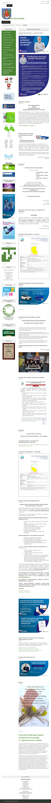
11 (14, 253)
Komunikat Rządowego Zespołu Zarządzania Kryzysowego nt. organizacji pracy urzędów (31, 737)
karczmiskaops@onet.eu (24, 577)
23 (10, 258)
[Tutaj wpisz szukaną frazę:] (6, 2)
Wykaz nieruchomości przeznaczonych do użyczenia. (29, 648)
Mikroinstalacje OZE (7, 37)
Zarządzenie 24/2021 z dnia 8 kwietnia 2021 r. (28, 647)
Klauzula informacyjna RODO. (24, 590)
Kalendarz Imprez (7, 35)
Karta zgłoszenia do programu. (24, 592)
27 (4, 260)
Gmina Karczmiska (16, 18)
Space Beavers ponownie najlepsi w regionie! (29, 317)
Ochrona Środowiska (8, 42)
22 (8, 258)
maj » (6, 263)
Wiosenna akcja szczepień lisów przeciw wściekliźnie (31, 377)
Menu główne (6, 22)
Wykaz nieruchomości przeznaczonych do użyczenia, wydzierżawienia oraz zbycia (31, 638)
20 (4, 258)
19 (2, 258)
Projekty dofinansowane (9, 67)
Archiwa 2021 (18, 25)
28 (7, 260)
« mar (3, 263)
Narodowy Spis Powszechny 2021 (27, 657)
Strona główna (11, 25)
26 (2, 260)
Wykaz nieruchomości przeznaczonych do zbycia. (28, 651)
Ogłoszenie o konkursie (24, 102)
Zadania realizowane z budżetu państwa (8, 64)
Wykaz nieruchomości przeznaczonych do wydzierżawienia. (30, 650)
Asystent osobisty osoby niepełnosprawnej (29, 500)
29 (8, 260)
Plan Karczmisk (6, 47)
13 (4, 255)
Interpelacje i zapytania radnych (8, 58)
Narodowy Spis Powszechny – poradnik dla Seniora (31, 33)
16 (10, 255)
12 (2, 255)
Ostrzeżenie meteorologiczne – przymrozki (29, 234)
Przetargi (5, 52)
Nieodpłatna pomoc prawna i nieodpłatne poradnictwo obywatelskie (8, 71)
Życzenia (21, 682)
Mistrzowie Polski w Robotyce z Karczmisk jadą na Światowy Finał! (26, 135)
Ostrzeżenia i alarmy (8, 55)
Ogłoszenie (21, 164)
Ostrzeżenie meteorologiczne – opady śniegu (29, 452)
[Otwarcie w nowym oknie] (6, 83)
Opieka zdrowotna (7, 45)
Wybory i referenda (7, 61)
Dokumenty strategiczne (9, 40)
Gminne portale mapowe (8, 50)
